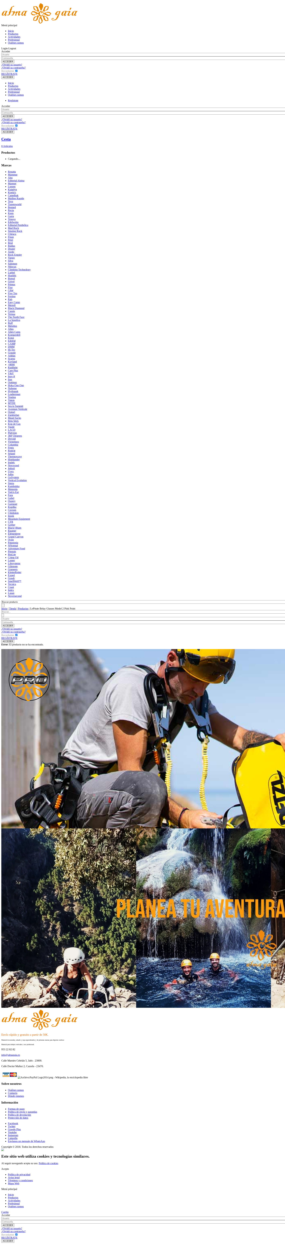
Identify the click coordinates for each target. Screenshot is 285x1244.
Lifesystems (14, 563)
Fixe (10, 287)
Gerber (11, 524)
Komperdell (14, 335)
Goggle (12, 352)
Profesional (14, 39)
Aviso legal (14, 1177)
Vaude (11, 426)
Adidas (11, 355)
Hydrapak (13, 391)
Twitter (11, 1126)
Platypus (12, 432)
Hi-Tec (11, 349)
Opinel (11, 412)
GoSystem (13, 477)
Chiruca (12, 234)
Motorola (12, 489)
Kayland (12, 361)
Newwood (13, 465)
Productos (13, 33)
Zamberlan (13, 415)
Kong (11, 337)
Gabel (11, 498)
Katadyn (12, 189)
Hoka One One (16, 385)
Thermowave (15, 456)
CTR (10, 521)
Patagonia (13, 542)
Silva (10, 260)
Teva (10, 201)
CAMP (12, 343)
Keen (11, 213)
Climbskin (13, 513)
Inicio (11, 31)
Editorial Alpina (16, 180)
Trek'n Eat (13, 492)
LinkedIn (12, 1138)
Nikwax (12, 266)
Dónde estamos (16, 1096)
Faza (10, 495)
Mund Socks (14, 418)
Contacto (12, 1093)
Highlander (14, 459)
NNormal (13, 545)
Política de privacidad (19, 1174)
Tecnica (12, 584)
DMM (11, 346)
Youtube (12, 1132)
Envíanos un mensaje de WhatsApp (26, 1141)
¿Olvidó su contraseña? (13, 67)
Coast (11, 587)
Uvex (11, 471)
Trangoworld (14, 204)
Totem (11, 400)
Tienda (12, 608)
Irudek (11, 462)
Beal (10, 243)
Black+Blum (14, 527)
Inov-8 (11, 376)
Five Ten (12, 293)
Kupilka (12, 507)
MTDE (12, 403)
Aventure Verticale (17, 409)
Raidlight (12, 367)
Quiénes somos (16, 42)
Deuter (11, 248)
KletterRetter (14, 572)
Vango (11, 257)
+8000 (11, 364)
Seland (11, 453)
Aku (10, 177)
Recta (11, 210)
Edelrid (12, 340)
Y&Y (11, 373)
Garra (11, 216)
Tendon (12, 397)
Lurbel (11, 272)
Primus (11, 284)
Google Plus (14, 1129)
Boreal (11, 278)
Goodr (11, 578)
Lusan (11, 593)
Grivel (11, 281)
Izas (10, 379)
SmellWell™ (14, 581)
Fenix (11, 447)
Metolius (12, 326)
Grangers (12, 569)
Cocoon (12, 510)
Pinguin (12, 551)
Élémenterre (14, 533)
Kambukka (13, 486)
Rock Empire (15, 254)
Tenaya (12, 219)
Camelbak (13, 195)
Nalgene (12, 388)
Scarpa (11, 358)
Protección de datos (18, 1117)
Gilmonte (13, 566)
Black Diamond (16, 308)
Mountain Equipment (19, 518)
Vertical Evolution (17, 480)
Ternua (11, 314)
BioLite (12, 554)
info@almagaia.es (10, 1055)
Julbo (11, 474)
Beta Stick (13, 421)
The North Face (16, 317)
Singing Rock (15, 231)
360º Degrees (15, 435)
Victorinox (13, 441)
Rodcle (11, 450)
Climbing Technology (19, 269)
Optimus (12, 382)
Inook (11, 516)
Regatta (12, 171)
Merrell (12, 305)
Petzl (10, 240)
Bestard (12, 207)
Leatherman (14, 394)
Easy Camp (14, 302)
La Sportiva (14, 320)
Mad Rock (13, 228)
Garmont (12, 504)
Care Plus (13, 370)
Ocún (11, 539)
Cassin (11, 311)
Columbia (13, 444)
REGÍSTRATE (9, 74)
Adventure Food (16, 548)
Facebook (13, 1123)
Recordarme (7, 71)
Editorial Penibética (18, 225)
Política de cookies (48, 1163)
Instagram (13, 1135)
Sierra (11, 483)
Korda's (12, 192)
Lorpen (12, 186)
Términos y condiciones (20, 1180)
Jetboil (11, 468)
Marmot (12, 183)
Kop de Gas (14, 424)
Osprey (12, 501)
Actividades (14, 36)
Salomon (12, 263)
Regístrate (13, 100)
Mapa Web (13, 1183)
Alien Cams (14, 332)
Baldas (11, 245)
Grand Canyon (15, 536)
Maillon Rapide (16, 198)
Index (11, 590)
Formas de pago (16, 1108)
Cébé (10, 290)
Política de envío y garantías (22, 1111)
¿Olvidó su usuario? (11, 64)
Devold (12, 438)
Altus (11, 329)
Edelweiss (13, 222)
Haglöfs (12, 275)
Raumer (12, 530)
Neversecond (15, 596)
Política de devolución (19, 1114)
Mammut (12, 174)
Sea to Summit (15, 406)
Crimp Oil (13, 557)
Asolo (11, 251)
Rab (10, 299)
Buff (10, 323)
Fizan (11, 237)
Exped (11, 575)
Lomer (11, 560)
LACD (11, 429)
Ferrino (12, 296)
